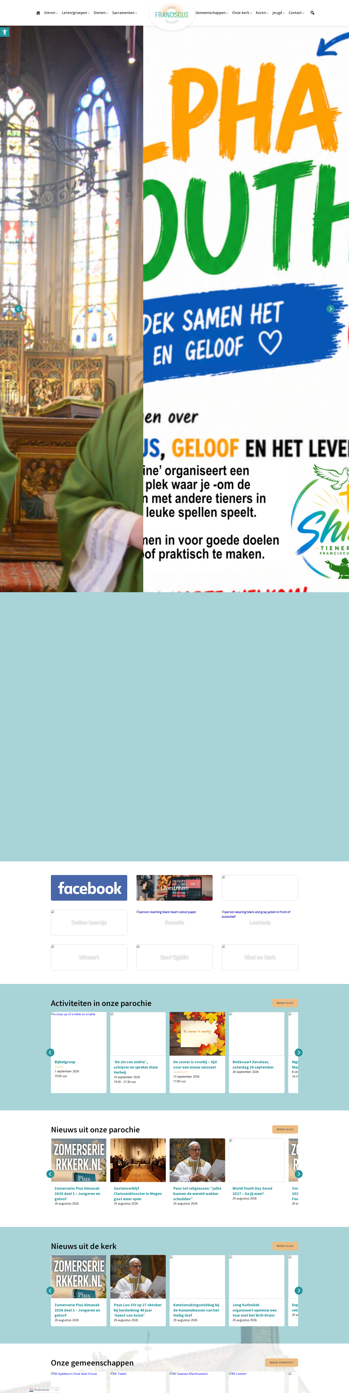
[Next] (330, 309)
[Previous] (19, 309)
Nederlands (41, 1389)
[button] (4, 32)
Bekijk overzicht (282, 1362)
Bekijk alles (285, 1003)
